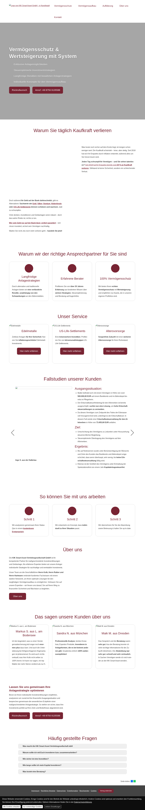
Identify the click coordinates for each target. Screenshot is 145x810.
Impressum (35, 791)
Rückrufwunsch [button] (19, 90)
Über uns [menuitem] (123, 6)
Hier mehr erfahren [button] (29, 351)
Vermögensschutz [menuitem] (63, 6)
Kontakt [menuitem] (58, 17)
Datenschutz (61, 791)
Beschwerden (84, 791)
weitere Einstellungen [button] (52, 807)
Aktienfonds (56, 204)
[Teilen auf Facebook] (132, 781)
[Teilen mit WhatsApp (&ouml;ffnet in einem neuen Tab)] (134, 781)
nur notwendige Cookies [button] (32, 807)
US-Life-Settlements (22, 207)
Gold (34, 204)
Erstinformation (72, 791)
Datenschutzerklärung (83, 802)
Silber (39, 204)
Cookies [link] (94, 791)
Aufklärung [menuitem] (108, 6)
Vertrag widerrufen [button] (106, 791)
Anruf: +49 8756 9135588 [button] (47, 90)
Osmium (46, 204)
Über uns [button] (17, 596)
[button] (48, 746)
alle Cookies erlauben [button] (11, 807)
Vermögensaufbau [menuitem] (87, 6)
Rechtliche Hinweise (48, 791)
